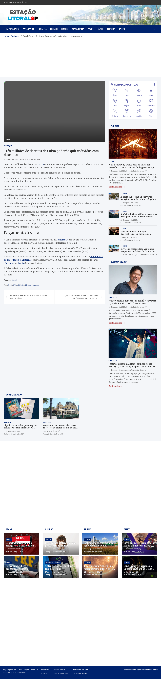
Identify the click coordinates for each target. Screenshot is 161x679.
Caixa (41, 164)
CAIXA (15, 285)
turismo (91, 29)
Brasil (14, 280)
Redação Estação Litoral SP (30, 159)
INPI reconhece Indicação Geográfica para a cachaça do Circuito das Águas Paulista (135, 234)
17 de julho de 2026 (127, 255)
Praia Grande (28, 29)
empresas (63, 239)
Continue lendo (116, 187)
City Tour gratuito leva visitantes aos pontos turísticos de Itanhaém (137, 250)
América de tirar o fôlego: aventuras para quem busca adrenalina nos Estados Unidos (138, 216)
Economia (111, 29)
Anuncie (44, 673)
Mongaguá (42, 29)
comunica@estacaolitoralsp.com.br (144, 669)
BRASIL (9, 529)
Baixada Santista (12, 29)
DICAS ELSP (8, 422)
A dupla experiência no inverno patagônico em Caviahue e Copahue (138, 198)
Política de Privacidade (82, 669)
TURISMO (114, 126)
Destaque (8, 146)
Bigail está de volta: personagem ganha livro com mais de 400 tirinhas (20, 427)
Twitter (21, 263)
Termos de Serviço (80, 673)
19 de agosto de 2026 (117, 370)
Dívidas (28, 285)
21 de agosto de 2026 (117, 307)
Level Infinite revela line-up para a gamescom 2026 (139, 544)
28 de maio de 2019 (11, 159)
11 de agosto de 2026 (128, 202)
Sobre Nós (45, 669)
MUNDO (87, 529)
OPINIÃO (49, 529)
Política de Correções (61, 673)
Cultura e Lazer (77, 29)
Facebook (9, 263)
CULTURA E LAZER (118, 262)
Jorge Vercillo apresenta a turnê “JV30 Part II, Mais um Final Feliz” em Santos (132, 302)
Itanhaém (54, 29)
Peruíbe (64, 29)
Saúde (100, 29)
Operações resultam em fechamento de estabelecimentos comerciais (81, 296)
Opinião (122, 29)
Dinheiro (21, 285)
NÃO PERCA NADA (14, 394)
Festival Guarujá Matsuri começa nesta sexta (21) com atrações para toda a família (132, 365)
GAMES (127, 529)
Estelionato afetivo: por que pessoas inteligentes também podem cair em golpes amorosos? (60, 547)
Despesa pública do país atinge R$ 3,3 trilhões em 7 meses (21, 546)
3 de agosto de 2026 (128, 237)
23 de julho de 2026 (131, 572)
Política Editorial (59, 669)
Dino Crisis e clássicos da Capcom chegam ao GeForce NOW (139, 569)
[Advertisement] (80, 56)
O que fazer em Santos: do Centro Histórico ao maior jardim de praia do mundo (60, 427)
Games (126, 540)
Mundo (87, 540)
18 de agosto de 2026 (117, 171)
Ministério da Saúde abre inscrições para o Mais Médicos (28, 296)
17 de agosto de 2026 (12, 431)
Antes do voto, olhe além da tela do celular (60, 567)
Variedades (113, 297)
